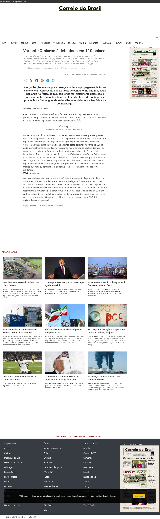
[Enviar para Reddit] (42, 80)
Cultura (118, 43)
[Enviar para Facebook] (36, 80)
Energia (72, 43)
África (83, 68)
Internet (87, 462)
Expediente (61, 436)
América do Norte (52, 448)
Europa (74, 68)
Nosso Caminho (77, 436)
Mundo (82, 43)
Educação (106, 43)
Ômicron (42, 206)
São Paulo (48, 505)
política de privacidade (105, 496)
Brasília (86, 448)
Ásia (46, 453)
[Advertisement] (80, 25)
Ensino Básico (10, 472)
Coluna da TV (89, 453)
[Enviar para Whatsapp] (53, 80)
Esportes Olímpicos (53, 467)
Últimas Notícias (33, 68)
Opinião (24, 43)
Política (13, 43)
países (50, 206)
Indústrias (48, 481)
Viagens (47, 510)
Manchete (88, 467)
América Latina (90, 443)
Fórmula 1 (48, 472)
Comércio (87, 457)
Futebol (47, 476)
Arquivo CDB (10, 443)
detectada (32, 206)
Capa (4, 43)
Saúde (128, 43)
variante (59, 206)
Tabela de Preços (96, 436)
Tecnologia (59, 43)
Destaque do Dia (51, 68)
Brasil (35, 43)
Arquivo (139, 43)
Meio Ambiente (51, 486)
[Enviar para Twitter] (31, 80)
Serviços (87, 486)
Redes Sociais (89, 476)
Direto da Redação (13, 462)
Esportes (93, 43)
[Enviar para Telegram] (47, 80)
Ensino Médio (10, 476)
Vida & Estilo (89, 505)
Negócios (45, 43)
